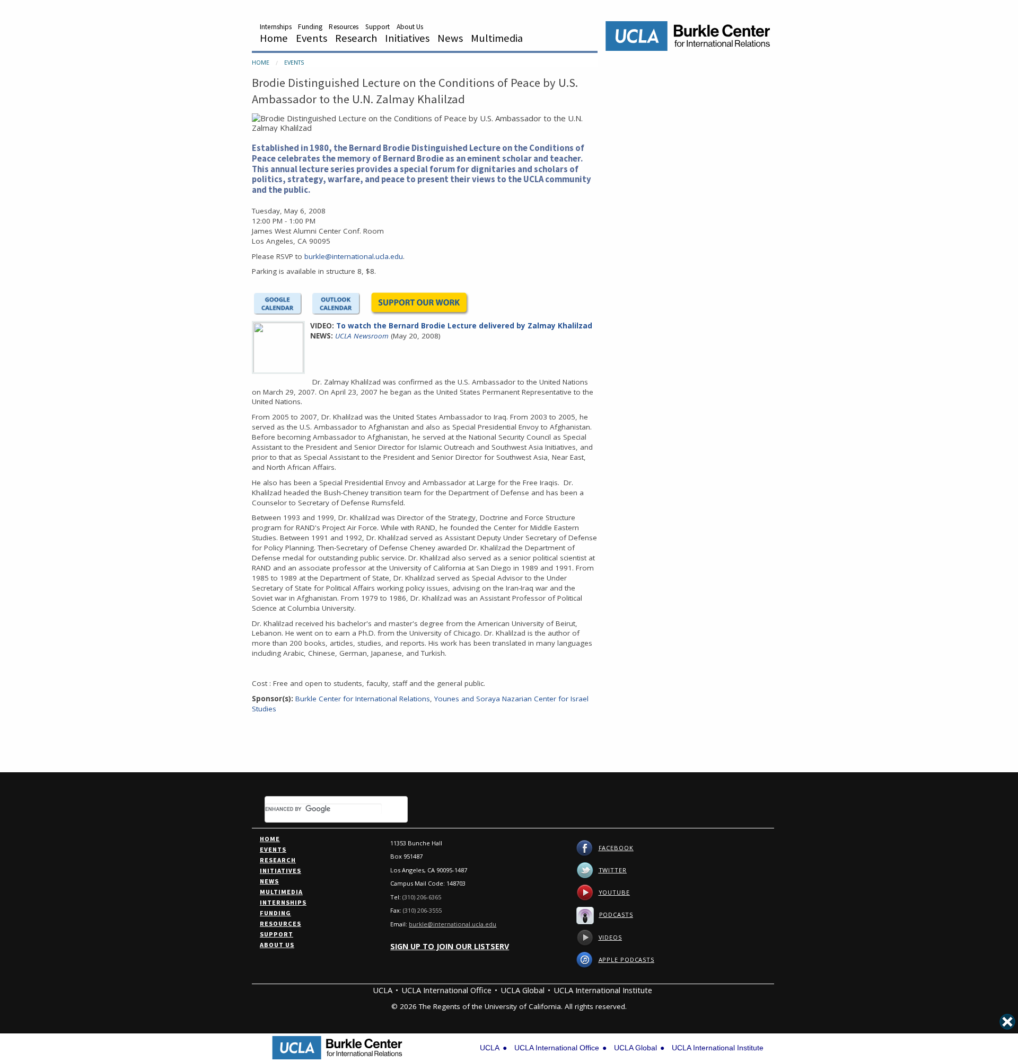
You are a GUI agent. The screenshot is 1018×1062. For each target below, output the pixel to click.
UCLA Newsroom (362, 336)
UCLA (382, 990)
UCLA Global (523, 990)
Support (377, 26)
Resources (343, 26)
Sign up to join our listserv (449, 946)
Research (356, 38)
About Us (410, 26)
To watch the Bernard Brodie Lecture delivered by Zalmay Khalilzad (464, 326)
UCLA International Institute (603, 990)
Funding (310, 26)
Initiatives (407, 38)
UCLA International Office (446, 990)
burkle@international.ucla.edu (353, 256)
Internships (276, 26)
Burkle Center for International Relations (362, 698)
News (450, 38)
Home (274, 38)
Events (311, 38)
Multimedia (497, 38)
